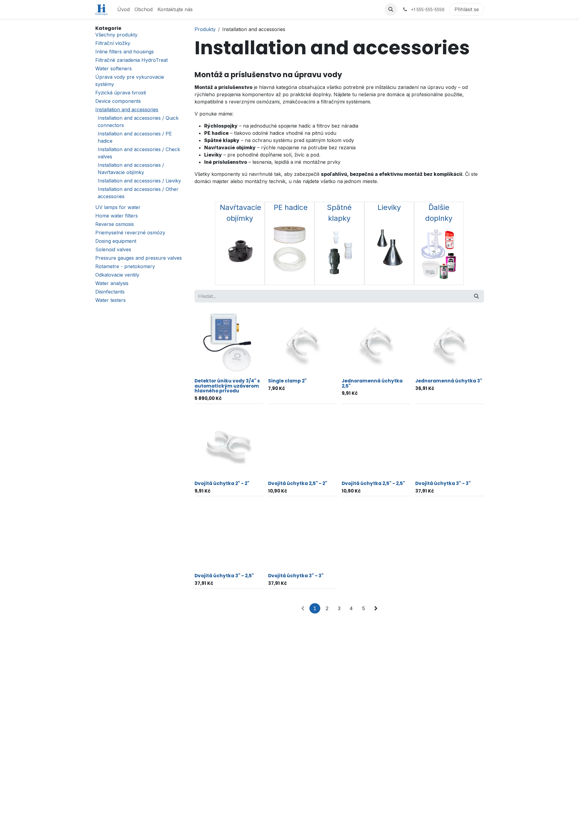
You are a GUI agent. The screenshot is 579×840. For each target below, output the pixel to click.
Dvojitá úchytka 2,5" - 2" (297, 483)
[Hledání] (476, 296)
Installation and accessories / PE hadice (135, 137)
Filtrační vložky (112, 43)
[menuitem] (123, 9)
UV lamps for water (118, 207)
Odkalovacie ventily (117, 275)
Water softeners (113, 68)
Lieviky (389, 207)
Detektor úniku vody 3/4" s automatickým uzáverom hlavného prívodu (227, 386)
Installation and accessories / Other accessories (138, 192)
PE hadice (291, 207)
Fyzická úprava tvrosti (120, 93)
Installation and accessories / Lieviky (139, 181)
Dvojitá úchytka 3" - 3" (443, 483)
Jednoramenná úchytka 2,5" (372, 383)
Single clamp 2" (287, 381)
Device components (118, 101)
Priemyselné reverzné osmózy (130, 233)
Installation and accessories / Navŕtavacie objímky (131, 168)
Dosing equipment (115, 241)
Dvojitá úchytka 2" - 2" (222, 483)
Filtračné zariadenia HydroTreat (131, 60)
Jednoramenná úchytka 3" (448, 381)
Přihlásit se (466, 9)
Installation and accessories (126, 109)
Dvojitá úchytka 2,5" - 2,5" (373, 483)
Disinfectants (110, 292)
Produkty (205, 29)
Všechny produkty (116, 35)
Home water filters (116, 216)
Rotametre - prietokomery (125, 266)
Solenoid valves (113, 249)
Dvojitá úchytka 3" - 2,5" (224, 575)
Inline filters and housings (124, 52)
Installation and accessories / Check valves (139, 153)
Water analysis (111, 283)
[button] (390, 9)
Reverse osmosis (114, 224)
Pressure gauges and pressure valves (138, 258)
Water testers (110, 300)
